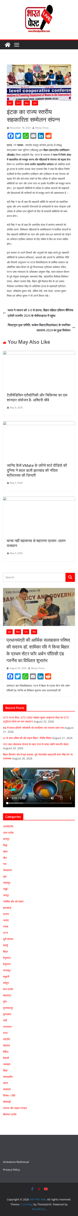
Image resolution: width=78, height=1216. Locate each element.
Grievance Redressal (16, 1162)
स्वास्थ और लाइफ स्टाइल (15, 1108)
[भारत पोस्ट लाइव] (7, 44)
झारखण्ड (7, 907)
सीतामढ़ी (7, 1102)
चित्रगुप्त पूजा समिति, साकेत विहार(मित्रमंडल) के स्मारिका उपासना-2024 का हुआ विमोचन (39, 327)
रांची (5, 1020)
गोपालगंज (7, 870)
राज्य (35, 103)
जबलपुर (6, 882)
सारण (5, 1083)
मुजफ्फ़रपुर (8, 1008)
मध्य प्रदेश (8, 989)
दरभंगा (6, 914)
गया (4, 864)
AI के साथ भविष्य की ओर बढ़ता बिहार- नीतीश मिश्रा (27, 738)
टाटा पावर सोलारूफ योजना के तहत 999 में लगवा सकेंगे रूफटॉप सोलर (36, 744)
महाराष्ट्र (7, 995)
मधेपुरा (6, 983)
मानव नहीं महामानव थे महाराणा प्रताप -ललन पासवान (36, 543)
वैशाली (6, 1058)
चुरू (5, 876)
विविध (5, 1051)
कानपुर (6, 839)
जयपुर (6, 895)
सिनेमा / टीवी (9, 1095)
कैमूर (5, 845)
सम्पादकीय (8, 1076)
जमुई (5, 889)
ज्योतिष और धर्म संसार (13, 901)
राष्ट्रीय (6, 1039)
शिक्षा (34, 631)
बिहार (26, 103)
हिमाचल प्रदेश (9, 1114)
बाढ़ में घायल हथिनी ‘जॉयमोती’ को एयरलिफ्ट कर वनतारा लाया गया (33, 727)
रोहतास (6, 1045)
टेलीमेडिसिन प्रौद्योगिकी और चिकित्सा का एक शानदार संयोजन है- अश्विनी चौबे (37, 397)
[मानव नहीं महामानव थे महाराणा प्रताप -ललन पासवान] (39, 499)
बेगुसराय (7, 958)
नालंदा (6, 920)
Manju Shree (42, 127)
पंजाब (5, 926)
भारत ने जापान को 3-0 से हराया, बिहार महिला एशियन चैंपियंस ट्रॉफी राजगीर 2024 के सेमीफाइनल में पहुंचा (40, 313)
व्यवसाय (6, 1064)
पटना (18, 103)
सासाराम (7, 1089)
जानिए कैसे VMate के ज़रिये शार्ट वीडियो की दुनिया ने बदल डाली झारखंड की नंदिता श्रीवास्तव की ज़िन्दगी (37, 470)
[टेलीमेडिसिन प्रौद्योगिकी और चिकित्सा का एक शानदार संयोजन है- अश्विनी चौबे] (39, 353)
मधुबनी (6, 976)
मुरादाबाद (7, 1014)
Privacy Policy (11, 1169)
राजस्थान (7, 1026)
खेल (5, 857)
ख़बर (10, 103)
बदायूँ (5, 945)
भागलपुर (7, 970)
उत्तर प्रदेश (8, 832)
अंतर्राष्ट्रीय (8, 826)
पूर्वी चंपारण (8, 939)
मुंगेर (5, 1001)
